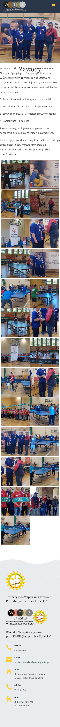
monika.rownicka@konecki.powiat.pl (31, 662)
